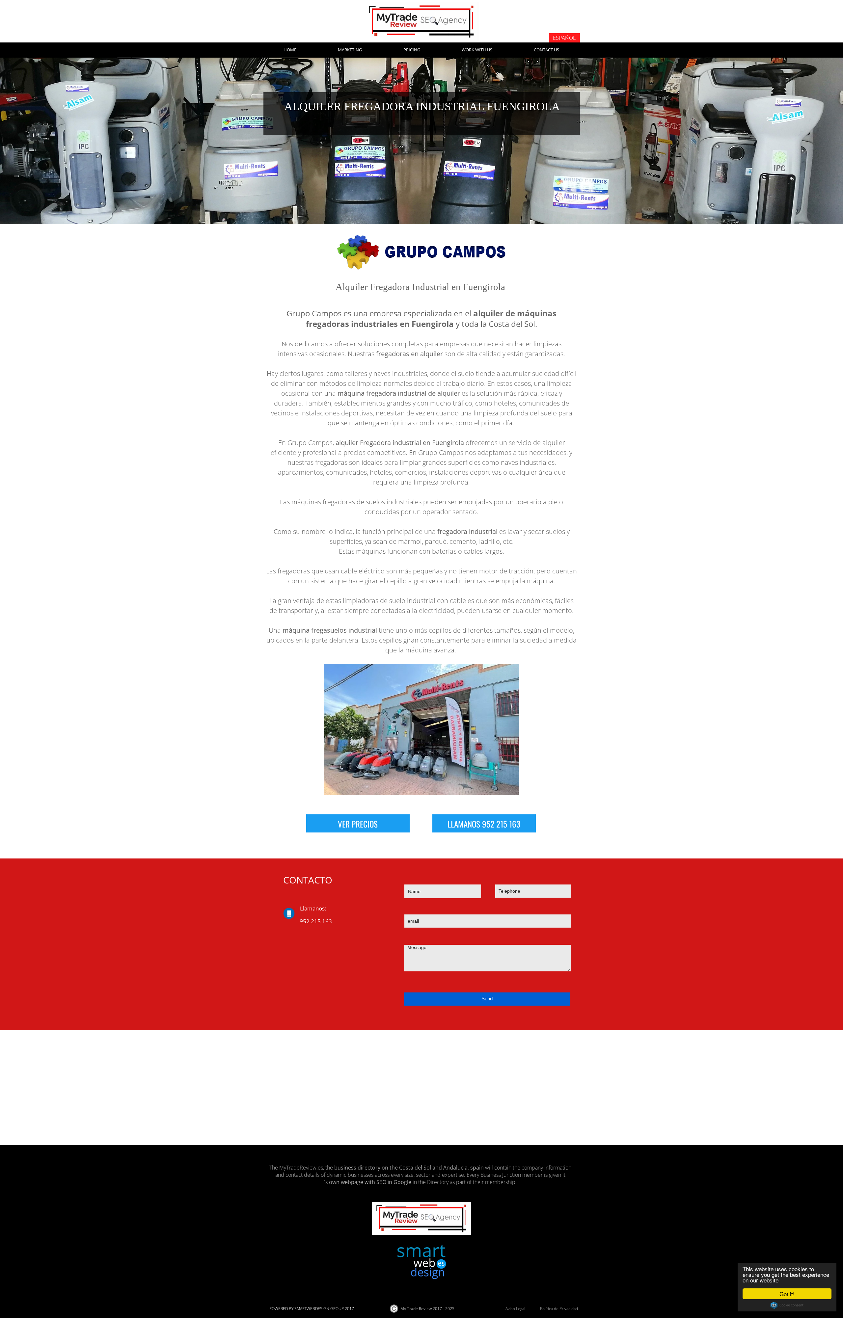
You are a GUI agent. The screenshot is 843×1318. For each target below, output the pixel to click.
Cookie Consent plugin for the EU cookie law (787, 1305)
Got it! (787, 1294)
